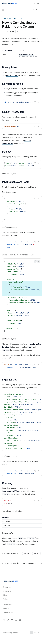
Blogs (5, 595)
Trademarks (7, 604)
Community (7, 591)
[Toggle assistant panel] (38, 3)
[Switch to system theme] (31, 632)
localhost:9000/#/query (12, 491)
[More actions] (41, 3)
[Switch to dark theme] (39, 632)
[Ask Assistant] (38, 102)
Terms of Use (8, 612)
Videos (5, 599)
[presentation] (22, 102)
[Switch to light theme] (35, 632)
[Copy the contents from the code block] (35, 102)
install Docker (12, 75)
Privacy (6, 608)
